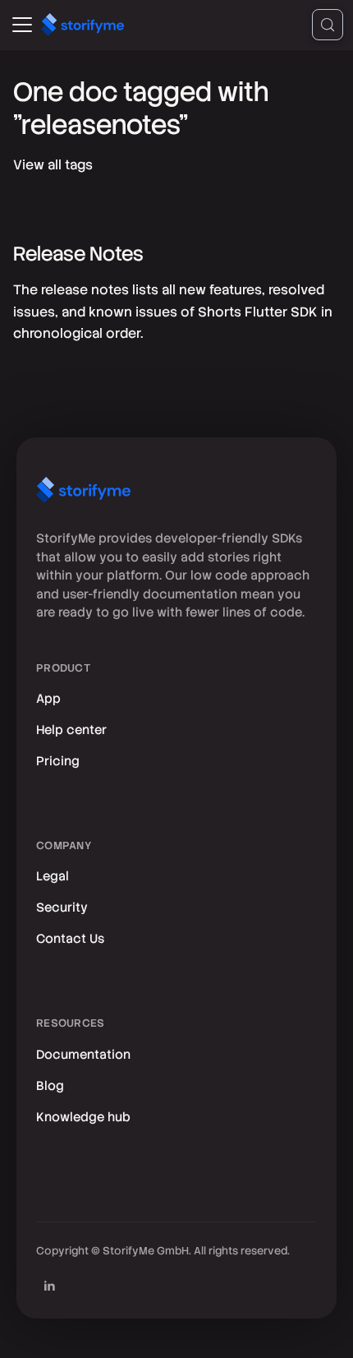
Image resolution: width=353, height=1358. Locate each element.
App (48, 699)
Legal (52, 876)
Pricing (58, 761)
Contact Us (70, 939)
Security (62, 907)
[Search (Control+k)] (327, 24)
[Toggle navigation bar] (22, 24)
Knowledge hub (83, 1117)
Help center (71, 730)
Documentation (83, 1054)
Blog (50, 1086)
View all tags (53, 164)
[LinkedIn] (49, 1286)
